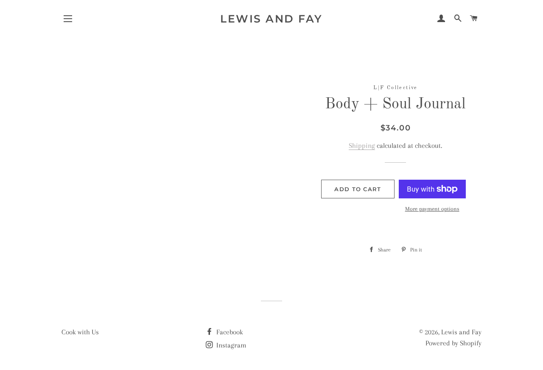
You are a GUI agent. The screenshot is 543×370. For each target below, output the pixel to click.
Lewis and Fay (271, 18)
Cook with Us (80, 332)
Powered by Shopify (453, 343)
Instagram (230, 345)
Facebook (229, 332)
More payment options (432, 209)
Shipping (362, 145)
